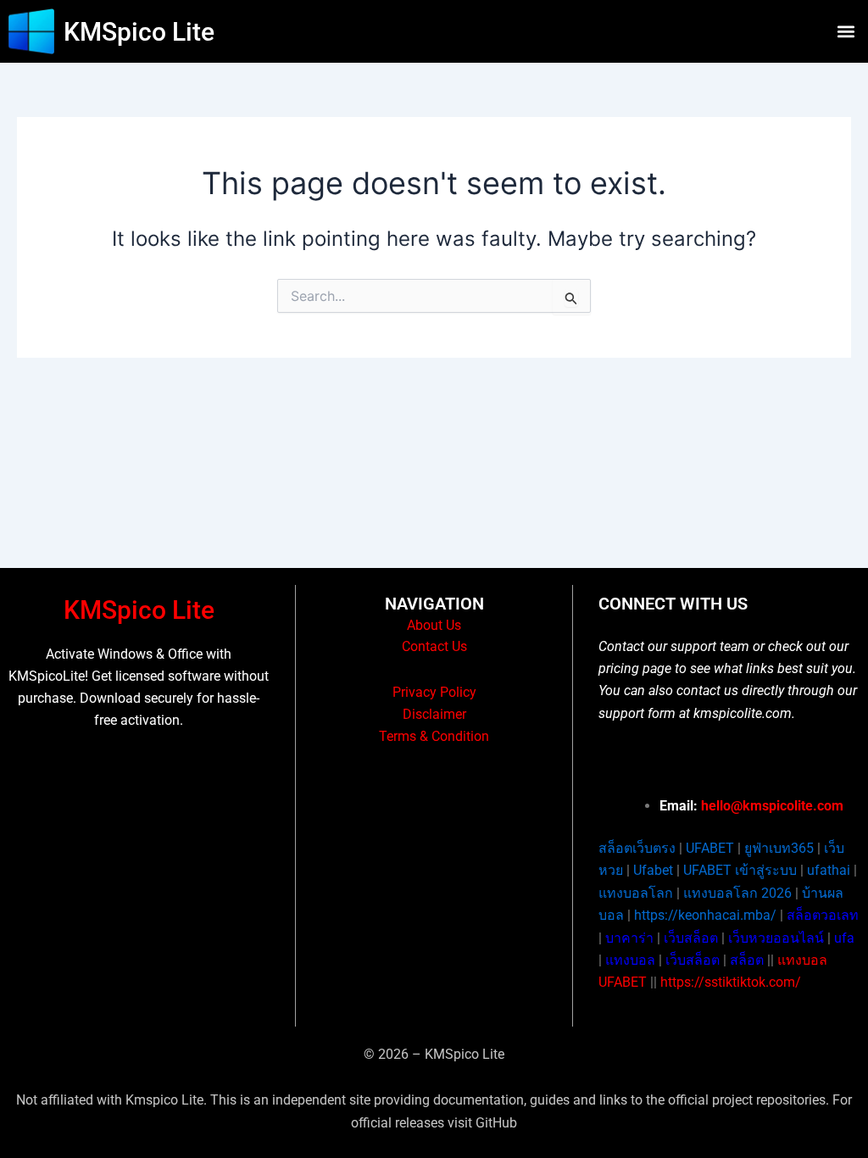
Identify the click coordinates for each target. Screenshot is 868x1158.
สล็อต (747, 960)
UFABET (710, 848)
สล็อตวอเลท (823, 915)
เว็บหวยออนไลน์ (776, 938)
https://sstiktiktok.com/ (730, 982)
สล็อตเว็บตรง (637, 848)
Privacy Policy (434, 692)
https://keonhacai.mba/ (705, 915)
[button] (846, 32)
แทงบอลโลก (635, 893)
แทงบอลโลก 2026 (737, 893)
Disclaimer (434, 714)
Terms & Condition (434, 736)
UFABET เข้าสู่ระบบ (740, 870)
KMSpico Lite (139, 32)
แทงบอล (630, 960)
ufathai (828, 870)
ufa (844, 938)
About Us (434, 625)
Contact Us (434, 646)
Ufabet (653, 870)
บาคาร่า (629, 938)
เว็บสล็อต (691, 938)
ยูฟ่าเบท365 (779, 848)
